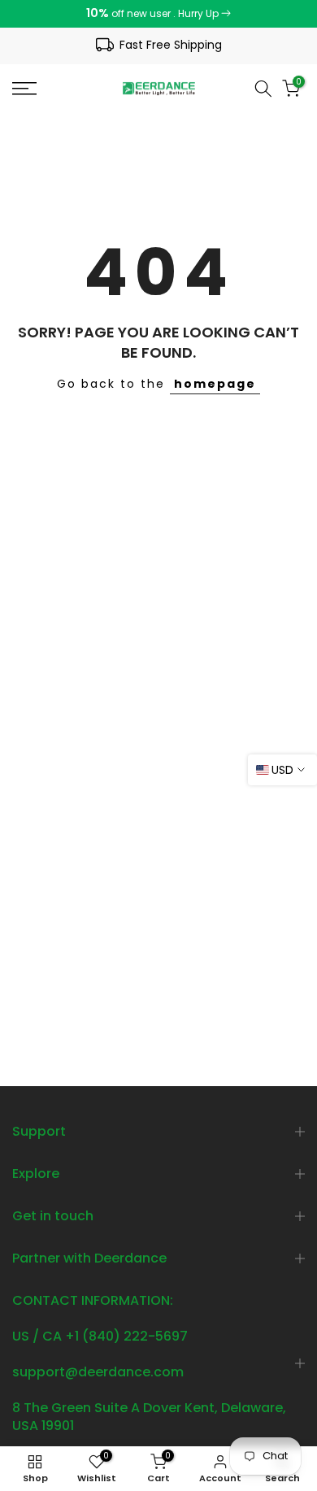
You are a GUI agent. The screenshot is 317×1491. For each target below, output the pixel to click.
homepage (215, 384)
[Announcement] (158, 14)
